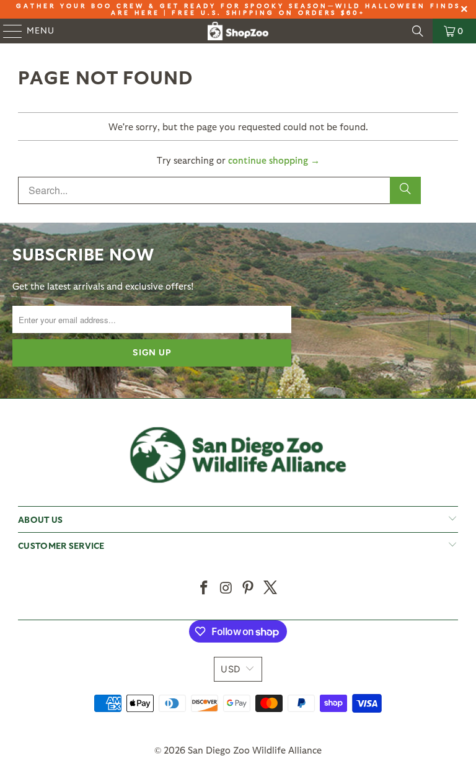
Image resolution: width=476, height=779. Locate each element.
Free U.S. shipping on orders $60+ (268, 12)
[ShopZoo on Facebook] (204, 588)
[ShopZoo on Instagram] (226, 588)
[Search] (418, 31)
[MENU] (7, 31)
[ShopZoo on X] (271, 588)
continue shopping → (274, 160)
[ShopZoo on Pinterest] (248, 588)
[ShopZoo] (238, 31)
